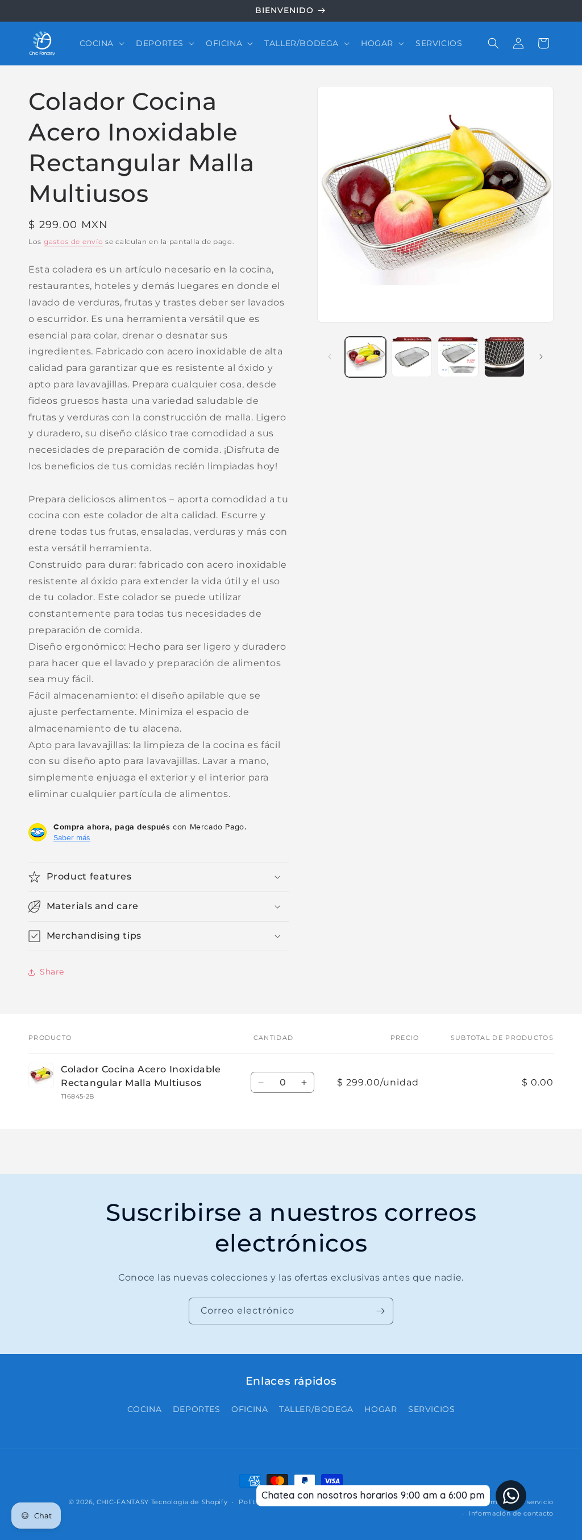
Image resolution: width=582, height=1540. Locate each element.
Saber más (71, 837)
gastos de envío (73, 241)
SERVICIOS (431, 1409)
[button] (101, 43)
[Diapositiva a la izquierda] (329, 356)
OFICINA (249, 1409)
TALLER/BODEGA (316, 1409)
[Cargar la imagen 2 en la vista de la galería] (412, 357)
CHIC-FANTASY (123, 1502)
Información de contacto (511, 1513)
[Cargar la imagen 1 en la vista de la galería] (365, 357)
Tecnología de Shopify (189, 1502)
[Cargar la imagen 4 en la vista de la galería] (504, 357)
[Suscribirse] (380, 1311)
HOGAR (380, 1409)
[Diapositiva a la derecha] (541, 356)
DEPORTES (197, 1409)
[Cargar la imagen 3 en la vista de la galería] (458, 357)
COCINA (144, 1409)
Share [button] (52, 972)
